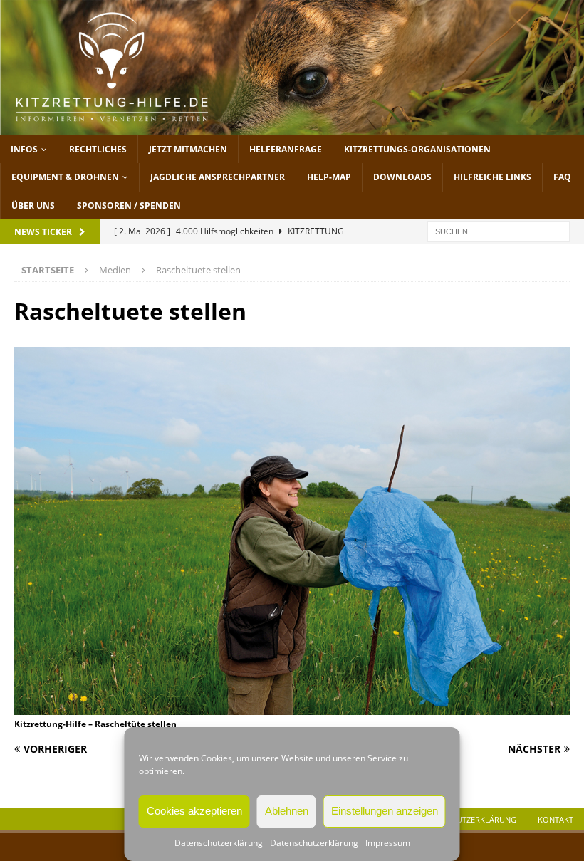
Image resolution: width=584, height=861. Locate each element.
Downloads (402, 177)
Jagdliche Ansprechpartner (217, 177)
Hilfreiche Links (492, 177)
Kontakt (555, 819)
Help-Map (329, 177)
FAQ (562, 177)
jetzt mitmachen (188, 149)
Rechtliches (98, 149)
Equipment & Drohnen (65, 177)
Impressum (387, 843)
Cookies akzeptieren (194, 811)
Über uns (33, 205)
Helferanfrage (285, 149)
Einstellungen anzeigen (384, 811)
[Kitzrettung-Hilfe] (292, 127)
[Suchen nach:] (498, 230)
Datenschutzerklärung (218, 843)
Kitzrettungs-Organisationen (417, 149)
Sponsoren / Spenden (129, 205)
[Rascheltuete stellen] (292, 706)
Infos (24, 149)
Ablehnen (286, 811)
